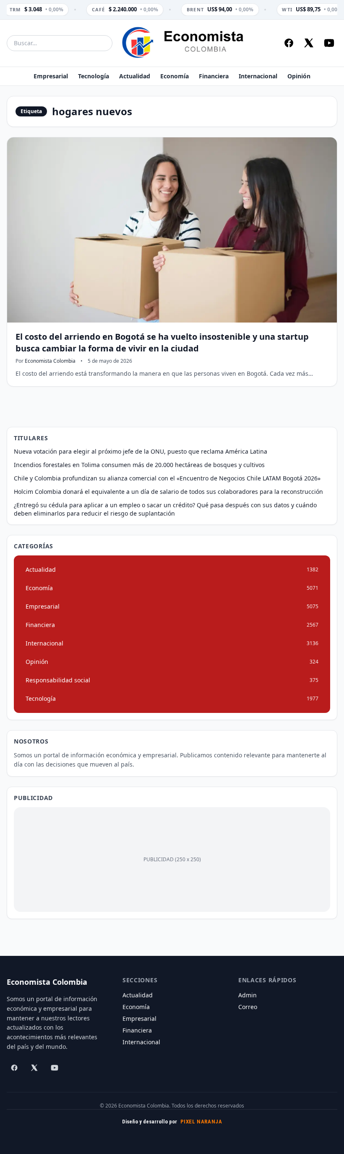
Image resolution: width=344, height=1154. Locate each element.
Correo (247, 1007)
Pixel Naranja (201, 1121)
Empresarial (51, 76)
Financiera (214, 76)
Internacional (258, 76)
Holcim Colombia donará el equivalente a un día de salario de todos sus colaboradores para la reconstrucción (168, 492)
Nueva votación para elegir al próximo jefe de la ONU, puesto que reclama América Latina (140, 451)
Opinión (298, 76)
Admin (247, 995)
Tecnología (93, 76)
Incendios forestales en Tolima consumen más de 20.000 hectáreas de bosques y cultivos (139, 465)
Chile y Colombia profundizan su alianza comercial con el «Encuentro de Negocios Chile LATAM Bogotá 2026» (167, 478)
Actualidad (134, 76)
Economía (174, 76)
